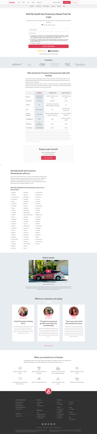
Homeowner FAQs (19, 405)
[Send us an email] (48, 424)
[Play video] (48, 271)
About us (39, 400)
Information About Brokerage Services (22, 431)
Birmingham (60, 404)
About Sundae (40, 402)
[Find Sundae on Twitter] (46, 424)
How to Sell (38, 6)
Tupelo (71, 404)
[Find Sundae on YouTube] (54, 424)
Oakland (59, 412)
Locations (59, 400)
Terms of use (51, 427)
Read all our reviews (48, 345)
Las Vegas (72, 409)
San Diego (60, 417)
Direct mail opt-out (57, 427)
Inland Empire (60, 409)
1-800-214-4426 (56, 2)
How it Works (46, 6)
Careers (38, 404)
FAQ (64, 6)
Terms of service (39, 427)
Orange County (61, 414)
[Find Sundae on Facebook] (43, 424)
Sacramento (60, 415)
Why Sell (32, 6)
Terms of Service (43, 43)
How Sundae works (20, 400)
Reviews (59, 6)
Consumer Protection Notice (32, 431)
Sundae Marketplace (41, 414)
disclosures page (77, 430)
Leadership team (40, 405)
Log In (74, 2)
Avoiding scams (19, 404)
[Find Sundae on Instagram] (51, 424)
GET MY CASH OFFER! (48, 46)
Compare (53, 6)
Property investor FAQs (20, 407)
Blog (38, 412)
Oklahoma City (73, 414)
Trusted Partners (40, 417)
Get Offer (67, 2)
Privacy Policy (51, 43)
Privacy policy (45, 427)
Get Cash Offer (48, 158)
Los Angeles (60, 410)
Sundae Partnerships (41, 416)
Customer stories (19, 409)
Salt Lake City (72, 419)
